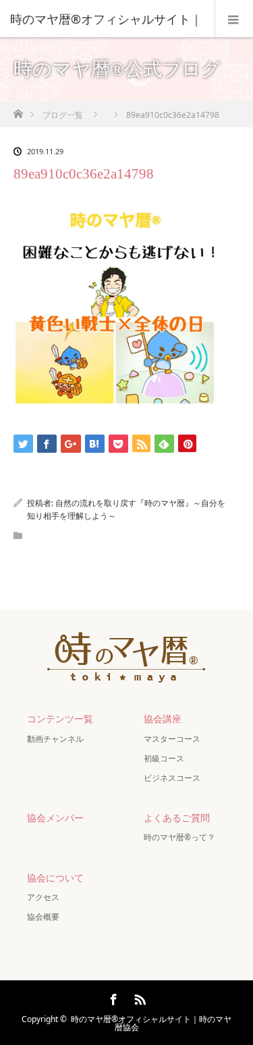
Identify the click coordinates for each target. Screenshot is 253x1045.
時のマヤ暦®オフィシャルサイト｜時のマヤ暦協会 (151, 1023)
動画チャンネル (55, 739)
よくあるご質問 (177, 817)
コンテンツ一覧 (60, 718)
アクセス (43, 897)
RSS (138, 997)
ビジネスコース (172, 778)
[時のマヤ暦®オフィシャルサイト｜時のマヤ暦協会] (127, 674)
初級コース (164, 758)
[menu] (234, 19)
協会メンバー (55, 817)
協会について (55, 877)
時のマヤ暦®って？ (179, 837)
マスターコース (172, 739)
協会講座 (162, 718)
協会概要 (43, 916)
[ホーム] (17, 110)
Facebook (112, 997)
